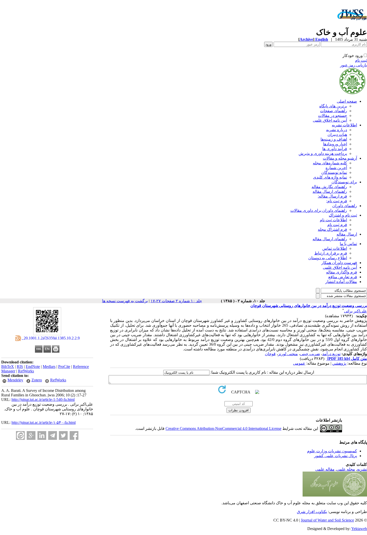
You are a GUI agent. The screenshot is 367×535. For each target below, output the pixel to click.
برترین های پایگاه (333, 106)
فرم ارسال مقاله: (332, 196)
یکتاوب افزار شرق (312, 512)
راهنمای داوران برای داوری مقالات (318, 210)
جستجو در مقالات (332, 115)
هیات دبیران (337, 134)
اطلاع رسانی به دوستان (327, 258)
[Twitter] (63, 435)
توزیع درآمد (331, 354)
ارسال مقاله (347, 234)
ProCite (64, 366)
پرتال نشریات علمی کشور (335, 456)
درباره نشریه (336, 130)
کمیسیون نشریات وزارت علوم (332, 451)
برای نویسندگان (344, 182)
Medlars (49, 366)
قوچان (270, 354)
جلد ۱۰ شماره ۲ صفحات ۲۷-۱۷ (176, 301)
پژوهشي (339, 363)
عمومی (299, 363)
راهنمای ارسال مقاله (330, 191)
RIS (20, 366)
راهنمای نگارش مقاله (329, 187)
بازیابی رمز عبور (353, 65)
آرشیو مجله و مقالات (340, 158)
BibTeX (7, 366)
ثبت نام (361, 60)
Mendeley (15, 380)
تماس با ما (348, 244)
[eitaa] (20, 435)
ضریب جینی (310, 354)
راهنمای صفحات (333, 111)
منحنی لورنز (288, 354)
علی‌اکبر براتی (355, 311)
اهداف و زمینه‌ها (334, 139)
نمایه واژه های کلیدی (330, 177)
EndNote (33, 366)
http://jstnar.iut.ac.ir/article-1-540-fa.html (43, 399)
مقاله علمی (325, 469)
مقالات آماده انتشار (341, 281)
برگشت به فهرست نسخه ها (125, 301)
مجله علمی (346, 469)
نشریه (362, 469)
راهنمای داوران (344, 206)
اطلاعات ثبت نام (333, 220)
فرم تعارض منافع (342, 277)
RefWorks (26, 371)
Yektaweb (359, 529)
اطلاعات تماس (334, 248)
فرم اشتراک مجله (332, 229)
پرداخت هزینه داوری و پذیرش (323, 153)
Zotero (36, 380)
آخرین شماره (336, 168)
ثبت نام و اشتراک (343, 215)
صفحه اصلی (347, 101)
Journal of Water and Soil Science (327, 520)
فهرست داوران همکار (339, 263)
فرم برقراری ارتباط (330, 253)
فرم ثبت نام (337, 225)
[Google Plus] (31, 435)
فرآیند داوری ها (334, 149)
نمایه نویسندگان (334, 172)
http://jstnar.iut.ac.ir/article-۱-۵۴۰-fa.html (43, 422)
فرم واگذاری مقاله (341, 272)
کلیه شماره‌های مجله (330, 163)
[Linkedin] (41, 435)
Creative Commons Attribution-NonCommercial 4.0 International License (223, 428)
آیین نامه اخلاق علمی (330, 120)
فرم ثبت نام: (336, 201)
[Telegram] (52, 435)
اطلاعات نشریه (344, 125)
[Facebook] (74, 435)
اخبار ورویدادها (335, 144)
